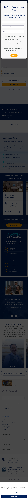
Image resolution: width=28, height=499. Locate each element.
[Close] (26, 484)
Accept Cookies (14, 496)
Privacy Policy (14, 50)
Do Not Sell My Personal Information (14, 492)
